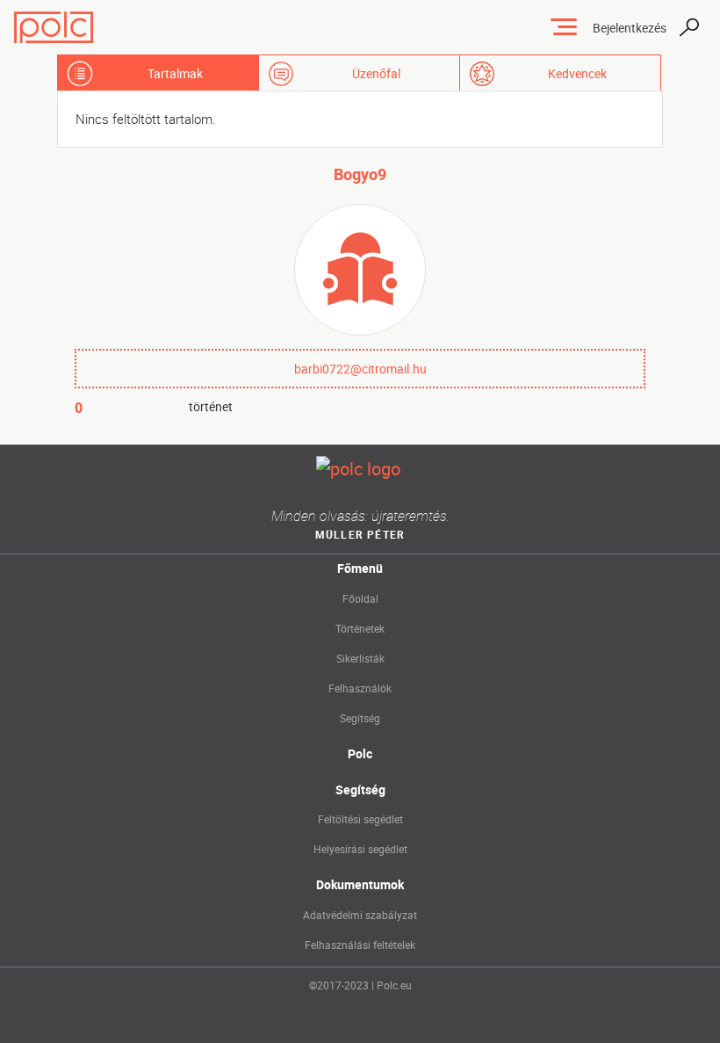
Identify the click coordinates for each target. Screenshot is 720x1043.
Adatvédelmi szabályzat (360, 915)
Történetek (360, 628)
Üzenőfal (376, 73)
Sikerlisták (360, 658)
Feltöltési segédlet (360, 819)
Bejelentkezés (629, 27)
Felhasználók (360, 688)
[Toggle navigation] (563, 27)
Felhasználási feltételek (360, 945)
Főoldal (360, 598)
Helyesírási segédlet (360, 849)
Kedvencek (577, 73)
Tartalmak (175, 73)
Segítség (360, 718)
